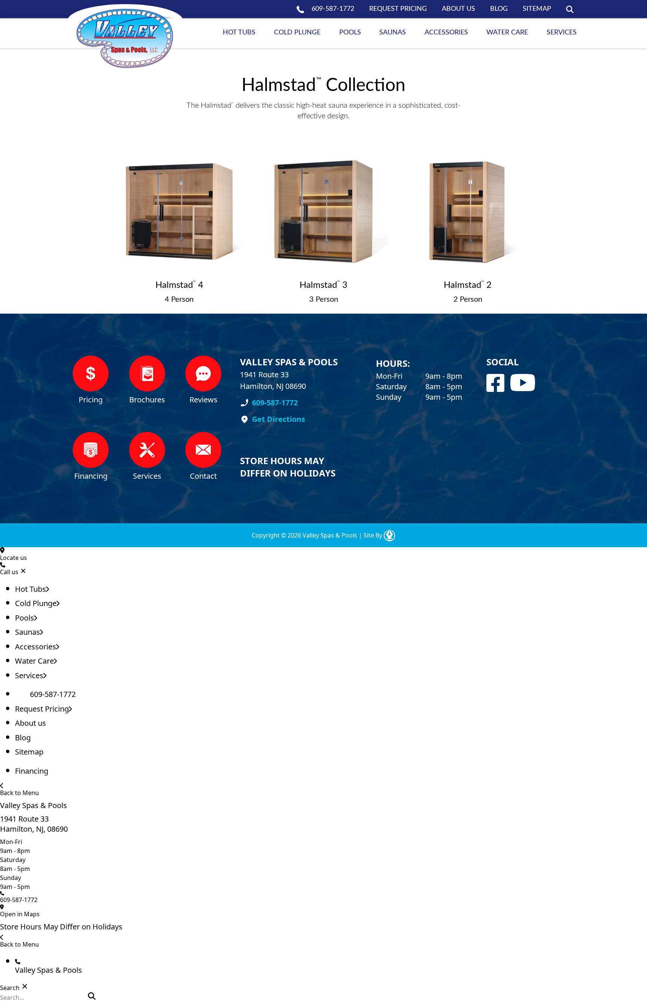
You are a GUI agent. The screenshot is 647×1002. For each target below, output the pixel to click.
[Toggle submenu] (47, 589)
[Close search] (24, 986)
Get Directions (278, 419)
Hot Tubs (239, 32)
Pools (350, 32)
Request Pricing (398, 9)
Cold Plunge (297, 32)
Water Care (507, 32)
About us (458, 9)
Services (562, 32)
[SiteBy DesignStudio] (389, 535)
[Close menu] (23, 570)
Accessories (446, 32)
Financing (31, 771)
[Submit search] (91, 996)
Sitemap (537, 9)
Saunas (392, 32)
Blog (499, 9)
